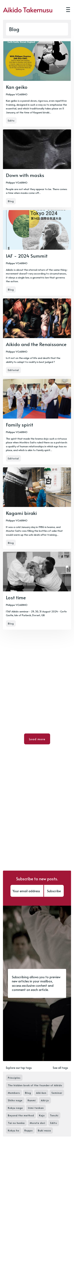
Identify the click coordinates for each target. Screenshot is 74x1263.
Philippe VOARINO (16, 94)
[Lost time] (37, 591)
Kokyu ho (13, 1130)
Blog (11, 201)
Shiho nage (15, 1100)
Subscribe (54, 891)
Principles (14, 1077)
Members (14, 1092)
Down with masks (25, 175)
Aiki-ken (41, 1092)
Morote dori (37, 1122)
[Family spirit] (37, 422)
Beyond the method (21, 1115)
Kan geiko (16, 87)
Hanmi (32, 1100)
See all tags (60, 1068)
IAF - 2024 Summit (27, 255)
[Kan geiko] (37, 84)
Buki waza (44, 1130)
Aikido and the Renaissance (36, 344)
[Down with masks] (37, 168)
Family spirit (19, 424)
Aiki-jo (45, 1100)
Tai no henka (16, 1122)
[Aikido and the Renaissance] (37, 337)
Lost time (16, 597)
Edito (11, 120)
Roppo (28, 1130)
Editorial (13, 370)
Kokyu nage (15, 1107)
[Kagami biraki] (37, 508)
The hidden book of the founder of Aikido (35, 1085)
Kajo (42, 1115)
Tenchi (54, 1115)
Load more (37, 739)
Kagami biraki (21, 513)
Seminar (57, 1092)
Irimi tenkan (36, 1107)
